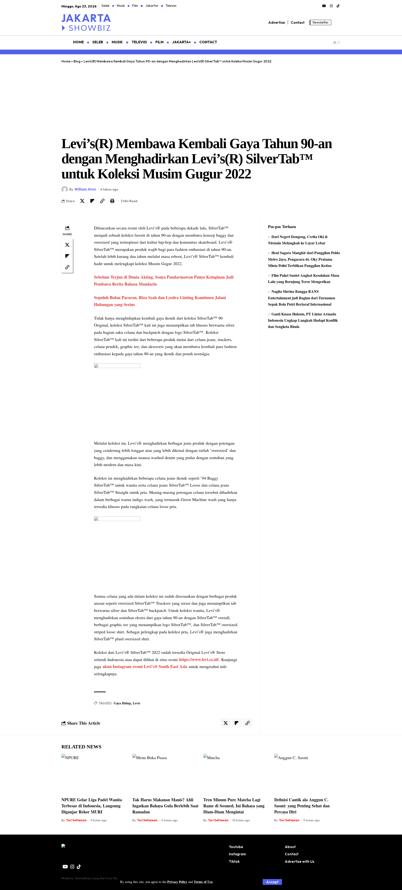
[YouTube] (324, 6)
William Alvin (85, 189)
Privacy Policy (177, 881)
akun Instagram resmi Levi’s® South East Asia (145, 666)
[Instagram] (331, 6)
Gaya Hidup (122, 703)
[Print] (112, 201)
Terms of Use (203, 881)
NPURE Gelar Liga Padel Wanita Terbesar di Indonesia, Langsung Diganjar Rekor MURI (91, 806)
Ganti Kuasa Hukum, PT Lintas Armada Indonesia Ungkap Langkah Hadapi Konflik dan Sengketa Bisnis (303, 320)
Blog (77, 61)
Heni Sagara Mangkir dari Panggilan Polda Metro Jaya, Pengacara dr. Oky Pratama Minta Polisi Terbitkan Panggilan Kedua (304, 259)
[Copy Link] (102, 201)
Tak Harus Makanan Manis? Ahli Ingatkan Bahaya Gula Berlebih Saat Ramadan (165, 806)
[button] (272, 882)
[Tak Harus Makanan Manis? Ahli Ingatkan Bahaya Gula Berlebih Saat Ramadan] (165, 774)
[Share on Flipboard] (92, 201)
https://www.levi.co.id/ (199, 659)
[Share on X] (82, 201)
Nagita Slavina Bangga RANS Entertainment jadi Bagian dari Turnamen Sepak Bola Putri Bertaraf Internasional (301, 298)
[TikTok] (338, 6)
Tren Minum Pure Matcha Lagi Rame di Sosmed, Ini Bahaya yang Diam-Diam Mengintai (234, 806)
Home (65, 61)
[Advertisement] (201, 98)
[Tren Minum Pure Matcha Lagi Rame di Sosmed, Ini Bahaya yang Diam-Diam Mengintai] (236, 774)
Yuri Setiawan (76, 820)
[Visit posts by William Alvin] (64, 189)
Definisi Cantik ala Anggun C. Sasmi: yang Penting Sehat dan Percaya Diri (302, 806)
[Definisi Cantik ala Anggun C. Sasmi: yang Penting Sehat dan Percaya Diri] (307, 774)
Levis (136, 703)
